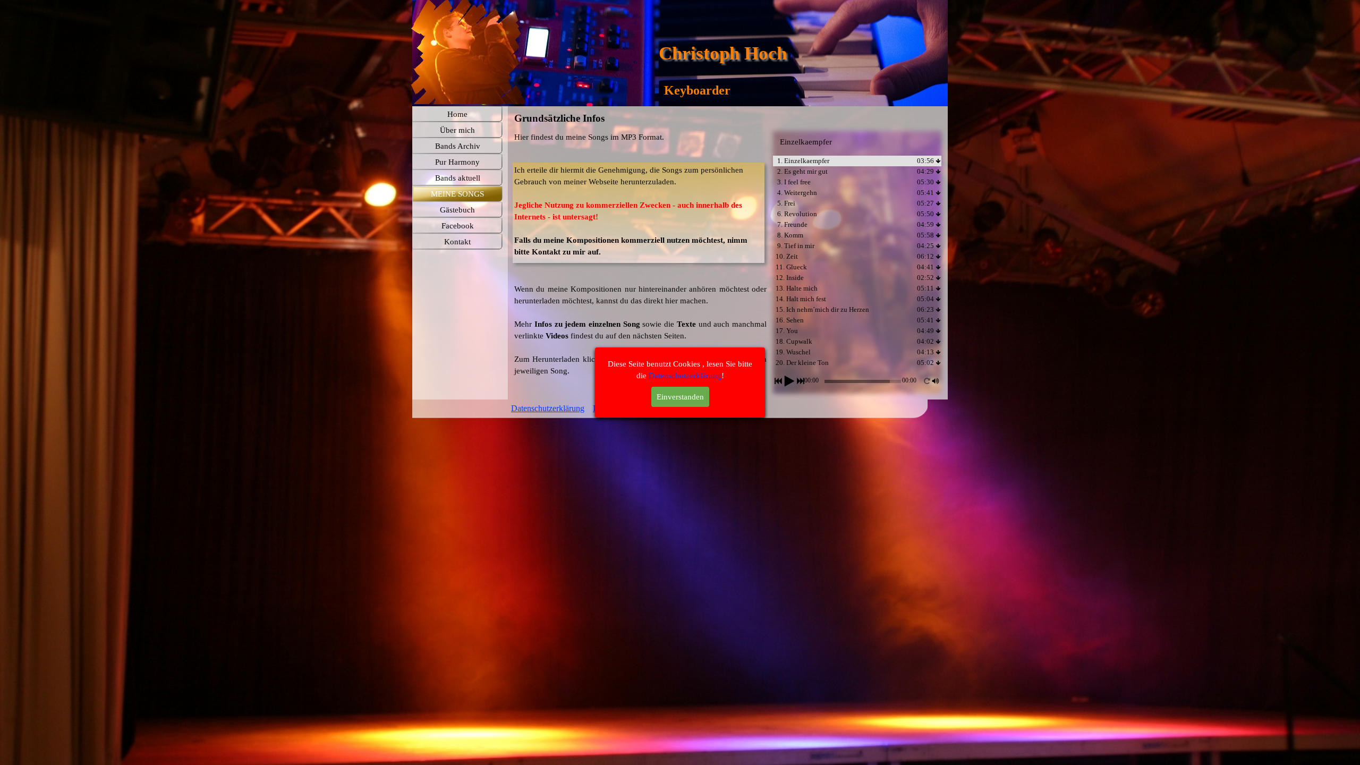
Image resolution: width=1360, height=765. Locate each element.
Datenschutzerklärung (547, 408)
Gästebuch (457, 210)
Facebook (457, 226)
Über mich (457, 130)
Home (457, 114)
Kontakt (457, 241)
